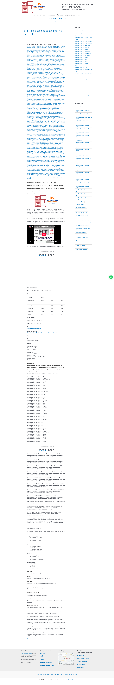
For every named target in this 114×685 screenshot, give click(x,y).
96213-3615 (52, 18)
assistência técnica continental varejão (39, 157)
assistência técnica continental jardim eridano (48, 89)
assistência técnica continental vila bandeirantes (43, 159)
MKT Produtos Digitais (72, 679)
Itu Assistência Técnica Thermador (82, 97)
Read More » (30, 639)
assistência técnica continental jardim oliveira (36, 95)
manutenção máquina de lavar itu (83, 243)
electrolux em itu (79, 234)
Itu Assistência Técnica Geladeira (82, 87)
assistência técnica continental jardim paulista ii (82, 187)
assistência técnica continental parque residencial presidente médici (46, 130)
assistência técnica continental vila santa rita (43, 171)
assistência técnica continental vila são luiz (36, 175)
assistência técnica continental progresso (50, 140)
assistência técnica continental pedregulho (46, 137)
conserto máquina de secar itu (83, 225)
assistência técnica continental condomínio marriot (41, 67)
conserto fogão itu (80, 201)
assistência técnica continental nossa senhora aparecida (48, 117)
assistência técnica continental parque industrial (40, 125)
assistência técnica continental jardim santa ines (37, 105)
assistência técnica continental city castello (39, 65)
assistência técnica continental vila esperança (46, 160)
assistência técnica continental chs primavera (53, 63)
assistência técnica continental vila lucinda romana (48, 165)
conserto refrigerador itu (81, 232)
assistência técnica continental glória (38, 76)
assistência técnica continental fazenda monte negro (83, 114)
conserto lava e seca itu (81, 212)
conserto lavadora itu (80, 209)
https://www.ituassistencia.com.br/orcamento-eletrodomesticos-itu (42, 332)
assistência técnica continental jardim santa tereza (50, 108)
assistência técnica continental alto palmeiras (41, 48)
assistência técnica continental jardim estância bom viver (82, 140)
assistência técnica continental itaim (51, 77)
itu (76, 240)
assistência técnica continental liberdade (45, 113)
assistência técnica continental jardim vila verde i (44, 112)
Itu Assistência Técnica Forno (81, 59)
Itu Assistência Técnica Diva (81, 89)
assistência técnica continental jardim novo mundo (49, 94)
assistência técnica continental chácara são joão (55, 60)
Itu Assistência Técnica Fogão (81, 61)
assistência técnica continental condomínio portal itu (49, 68)
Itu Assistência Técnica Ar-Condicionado (83, 83)
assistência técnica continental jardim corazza (37, 85)
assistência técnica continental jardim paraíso (44, 98)
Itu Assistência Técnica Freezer (81, 81)
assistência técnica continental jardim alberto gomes (42, 82)
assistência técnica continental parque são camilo (51, 133)
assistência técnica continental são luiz (45, 151)
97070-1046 (62, 18)
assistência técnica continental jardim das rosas (40, 86)
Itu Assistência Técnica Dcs (80, 91)
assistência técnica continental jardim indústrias (82, 150)
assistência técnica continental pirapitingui (46, 138)
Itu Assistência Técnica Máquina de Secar (83, 41)
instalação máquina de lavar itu (82, 237)
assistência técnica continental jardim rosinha (50, 104)
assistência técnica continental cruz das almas (83, 107)
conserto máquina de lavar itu (83, 220)
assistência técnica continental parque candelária (49, 122)
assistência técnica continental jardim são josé (39, 111)
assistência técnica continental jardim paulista (49, 99)
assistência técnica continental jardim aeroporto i (37, 81)
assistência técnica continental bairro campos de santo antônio (44, 50)
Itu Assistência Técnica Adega (81, 79)
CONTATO (59, 674)
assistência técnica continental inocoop (35, 77)
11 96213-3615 (43, 255)
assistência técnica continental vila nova (35, 168)
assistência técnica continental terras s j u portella (53, 155)
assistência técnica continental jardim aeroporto (52, 80)
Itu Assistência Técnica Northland (82, 93)
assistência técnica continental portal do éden (49, 139)
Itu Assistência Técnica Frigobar (81, 77)
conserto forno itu (80, 204)
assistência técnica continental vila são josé (52, 174)
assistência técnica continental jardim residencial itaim (48, 103)
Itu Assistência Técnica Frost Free (82, 67)
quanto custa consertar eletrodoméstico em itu (81, 246)
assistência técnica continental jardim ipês (44, 92)
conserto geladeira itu (81, 207)
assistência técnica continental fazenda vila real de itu (84, 118)
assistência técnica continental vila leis (44, 164)
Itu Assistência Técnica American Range (83, 99)
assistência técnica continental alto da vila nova (37, 47)
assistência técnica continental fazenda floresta (49, 73)
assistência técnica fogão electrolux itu (83, 194)
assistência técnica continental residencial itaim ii (45, 144)
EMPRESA (42, 674)
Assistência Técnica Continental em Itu (41, 44)
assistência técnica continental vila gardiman (47, 161)
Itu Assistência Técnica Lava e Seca (82, 45)
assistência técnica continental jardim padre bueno (41, 96)
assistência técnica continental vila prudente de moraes (39, 169)
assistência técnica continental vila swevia (40, 177)
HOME (38, 674)
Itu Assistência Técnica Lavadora (81, 49)
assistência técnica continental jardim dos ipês (45, 87)
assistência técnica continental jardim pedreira (52, 100)
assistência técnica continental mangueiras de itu (41, 116)
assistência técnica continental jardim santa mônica (43, 107)
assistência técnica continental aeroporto (56, 46)
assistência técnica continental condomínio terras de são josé (40, 69)
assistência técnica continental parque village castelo (45, 135)
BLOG (76, 674)
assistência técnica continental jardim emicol (82, 133)
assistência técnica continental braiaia (51, 51)
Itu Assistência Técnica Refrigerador (82, 85)
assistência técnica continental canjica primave (37, 54)
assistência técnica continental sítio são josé (49, 152)
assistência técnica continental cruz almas (44, 72)
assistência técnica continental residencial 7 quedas (38, 143)
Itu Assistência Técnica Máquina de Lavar (83, 43)
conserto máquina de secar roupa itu (83, 229)
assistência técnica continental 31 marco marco (37, 46)
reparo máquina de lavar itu (82, 249)
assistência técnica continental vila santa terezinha (49, 173)
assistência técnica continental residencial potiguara (43, 147)
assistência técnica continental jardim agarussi (82, 126)
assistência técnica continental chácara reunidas (49, 59)
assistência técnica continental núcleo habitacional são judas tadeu (47, 120)
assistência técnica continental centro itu (35, 55)
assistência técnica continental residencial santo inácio (42, 149)
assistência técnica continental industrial (54, 76)
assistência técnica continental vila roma (40, 170)
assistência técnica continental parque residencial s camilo (39, 131)
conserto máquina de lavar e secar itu (82, 216)
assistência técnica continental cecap (55, 54)
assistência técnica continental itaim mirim (50, 78)
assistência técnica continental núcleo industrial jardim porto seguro (41, 121)
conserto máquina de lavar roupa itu (83, 222)
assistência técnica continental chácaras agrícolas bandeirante (40, 61)
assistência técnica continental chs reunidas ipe (37, 64)
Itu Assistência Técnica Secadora (82, 47)
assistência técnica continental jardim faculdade (41, 91)
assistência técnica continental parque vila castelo (37, 134)
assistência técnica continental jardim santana (37, 109)
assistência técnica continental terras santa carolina (38, 156)
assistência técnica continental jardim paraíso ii (82, 180)
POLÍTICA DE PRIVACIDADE (68, 674)
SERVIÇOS (47, 674)
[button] (57, 21)
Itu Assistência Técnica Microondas (82, 55)
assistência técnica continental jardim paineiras (82, 173)
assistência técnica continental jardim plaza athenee (38, 102)
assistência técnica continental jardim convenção (50, 83)
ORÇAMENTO (53, 674)
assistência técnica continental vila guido (44, 162)
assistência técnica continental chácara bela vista (41, 56)
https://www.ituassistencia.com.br (34, 328)
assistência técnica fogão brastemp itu (83, 190)
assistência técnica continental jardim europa (82, 143)
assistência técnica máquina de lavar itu (82, 198)
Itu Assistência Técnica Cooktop (81, 57)
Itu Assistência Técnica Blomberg (82, 95)
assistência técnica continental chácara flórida (45, 58)
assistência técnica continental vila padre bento (54, 168)
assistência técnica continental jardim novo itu (83, 156)
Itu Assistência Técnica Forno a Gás (82, 51)
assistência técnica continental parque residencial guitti (45, 127)
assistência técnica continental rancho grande (52, 142)
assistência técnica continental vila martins (52, 166)
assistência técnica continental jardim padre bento (82, 166)
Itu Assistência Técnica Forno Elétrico (83, 53)
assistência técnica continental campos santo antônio (49, 52)
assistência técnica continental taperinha (50, 153)
